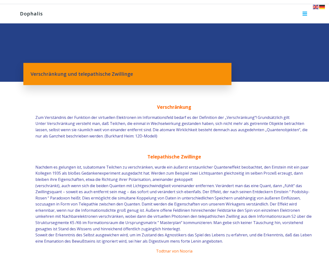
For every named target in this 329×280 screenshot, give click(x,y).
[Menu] (305, 14)
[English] (316, 6)
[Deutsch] (322, 6)
